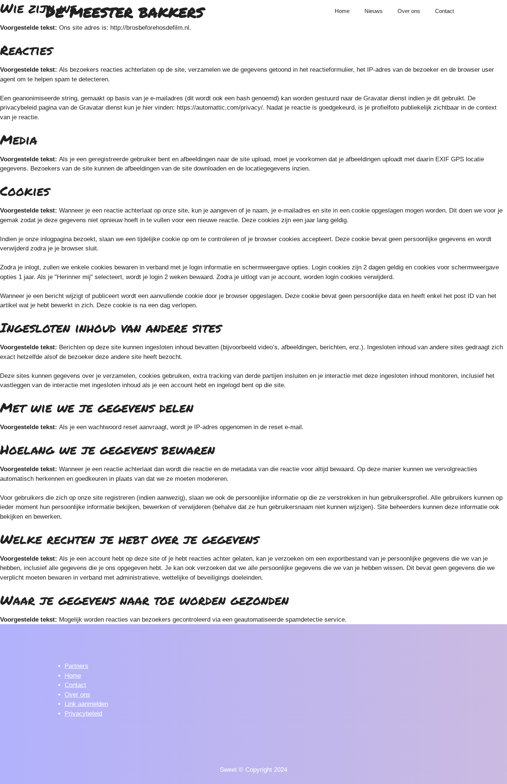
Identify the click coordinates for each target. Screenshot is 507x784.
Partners (76, 666)
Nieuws (373, 11)
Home (342, 11)
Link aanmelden (86, 703)
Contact (444, 11)
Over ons (409, 11)
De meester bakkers (124, 11)
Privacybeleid (83, 713)
